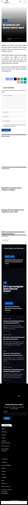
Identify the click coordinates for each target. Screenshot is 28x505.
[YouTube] (9, 396)
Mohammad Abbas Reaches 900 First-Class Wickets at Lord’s (14, 261)
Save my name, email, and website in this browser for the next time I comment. (14, 125)
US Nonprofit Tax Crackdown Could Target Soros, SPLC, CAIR (13, 211)
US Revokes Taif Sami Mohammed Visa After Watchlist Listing (13, 370)
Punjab (4, 351)
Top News (5, 318)
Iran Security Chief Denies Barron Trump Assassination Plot (13, 322)
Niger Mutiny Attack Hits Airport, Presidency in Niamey (12, 189)
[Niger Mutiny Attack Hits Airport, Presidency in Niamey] (14, 178)
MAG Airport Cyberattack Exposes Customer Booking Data (14, 338)
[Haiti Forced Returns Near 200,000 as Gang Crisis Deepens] (14, 222)
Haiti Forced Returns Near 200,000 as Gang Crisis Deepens (13, 233)
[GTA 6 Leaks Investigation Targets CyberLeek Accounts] (14, 277)
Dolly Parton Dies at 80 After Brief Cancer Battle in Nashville (13, 308)
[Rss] (19, 396)
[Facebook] (3, 396)
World (9, 318)
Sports (5, 20)
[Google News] (12, 396)
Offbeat (7, 256)
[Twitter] (6, 396)
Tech (5, 282)
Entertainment (9, 303)
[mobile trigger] (3, 1)
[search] (18, 1)
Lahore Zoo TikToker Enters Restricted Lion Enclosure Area (12, 354)
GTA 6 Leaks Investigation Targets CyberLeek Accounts (13, 288)
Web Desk (10, 38)
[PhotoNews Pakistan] (7, 1)
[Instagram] (16, 396)
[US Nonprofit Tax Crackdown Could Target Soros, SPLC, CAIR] (14, 200)
